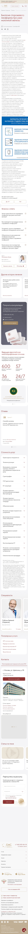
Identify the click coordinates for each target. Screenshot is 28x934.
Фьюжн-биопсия (7, 652)
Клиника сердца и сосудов (9, 705)
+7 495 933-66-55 (21, 844)
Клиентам (3, 861)
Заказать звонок (7, 266)
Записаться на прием (10, 323)
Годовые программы (14, 6)
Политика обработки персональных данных (11, 909)
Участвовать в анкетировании (15, 884)
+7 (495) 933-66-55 (8, 675)
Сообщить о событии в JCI (8, 911)
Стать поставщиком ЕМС (14, 889)
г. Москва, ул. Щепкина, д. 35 (13, 670)
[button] (25, 1)
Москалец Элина (6, 257)
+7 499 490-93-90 (8, 314)
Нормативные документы (7, 904)
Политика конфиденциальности (7, 929)
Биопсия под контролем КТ (9, 646)
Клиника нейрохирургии (9, 708)
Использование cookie (5, 927)
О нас (2, 851)
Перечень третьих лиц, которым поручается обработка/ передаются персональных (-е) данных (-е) (13, 914)
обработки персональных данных (10, 797)
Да (7, 201)
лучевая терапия (13, 95)
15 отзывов (18, 629)
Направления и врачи (6, 855)
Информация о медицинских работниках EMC (12, 907)
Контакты (3, 864)
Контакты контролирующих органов (9, 902)
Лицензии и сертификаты (7, 900)
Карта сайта (3, 925)
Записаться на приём (14, 679)
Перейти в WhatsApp (9, 319)
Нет (20, 201)
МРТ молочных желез (8, 641)
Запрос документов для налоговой (11, 897)
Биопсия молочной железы (9, 649)
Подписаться (9, 801)
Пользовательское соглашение (7, 928)
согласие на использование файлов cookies (9, 2)
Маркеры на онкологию (9, 643)
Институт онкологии (8, 707)
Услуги (2, 858)
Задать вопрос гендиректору (10, 895)
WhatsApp (19, 266)
